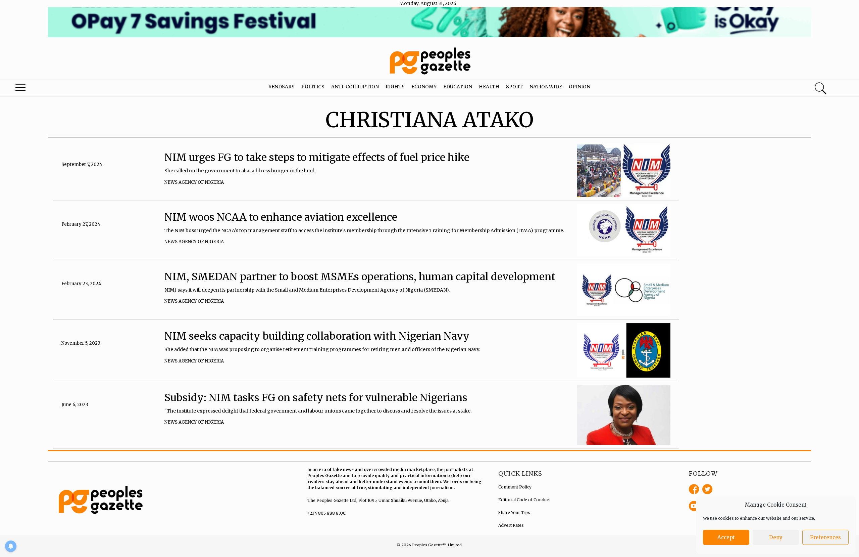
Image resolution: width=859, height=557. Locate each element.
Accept (726, 537)
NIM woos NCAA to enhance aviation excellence (280, 217)
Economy (424, 87)
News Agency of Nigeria (194, 182)
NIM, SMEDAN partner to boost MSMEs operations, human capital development (359, 276)
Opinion (579, 87)
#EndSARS (281, 87)
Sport (514, 87)
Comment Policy (515, 486)
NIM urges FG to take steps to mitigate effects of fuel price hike (316, 157)
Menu (45, 89)
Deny (775, 537)
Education (457, 87)
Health (489, 87)
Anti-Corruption (355, 87)
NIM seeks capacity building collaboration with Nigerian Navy (316, 336)
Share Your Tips (514, 512)
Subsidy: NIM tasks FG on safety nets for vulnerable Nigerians (315, 397)
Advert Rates (511, 525)
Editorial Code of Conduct (524, 499)
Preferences (825, 537)
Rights (395, 87)
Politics (312, 87)
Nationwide (545, 87)
